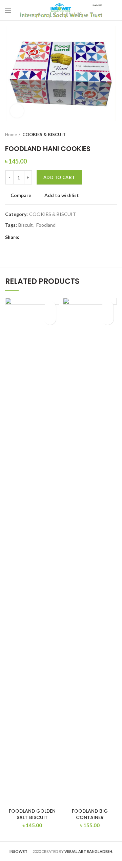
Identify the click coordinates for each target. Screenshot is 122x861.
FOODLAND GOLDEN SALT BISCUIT (32, 814)
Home (11, 134)
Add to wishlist (61, 195)
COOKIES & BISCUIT (44, 134)
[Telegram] (43, 237)
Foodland (46, 225)
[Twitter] (34, 237)
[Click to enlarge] (17, 111)
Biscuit (25, 225)
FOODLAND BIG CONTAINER (90, 814)
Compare (21, 195)
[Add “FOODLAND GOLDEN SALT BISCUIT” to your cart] (50, 319)
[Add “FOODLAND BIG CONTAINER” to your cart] (108, 319)
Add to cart (59, 177)
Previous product (100, 134)
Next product (113, 134)
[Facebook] (26, 237)
